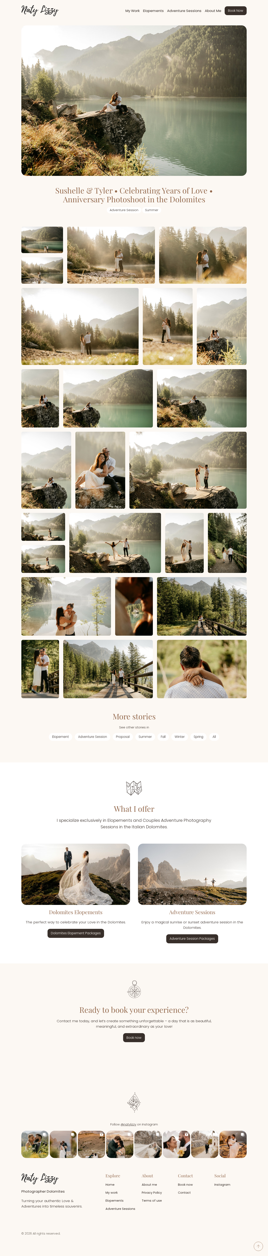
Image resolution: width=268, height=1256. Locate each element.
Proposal (123, 737)
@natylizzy (128, 1124)
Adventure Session (124, 210)
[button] (35, 1144)
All (214, 737)
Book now (134, 1037)
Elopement (60, 737)
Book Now (235, 10)
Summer (151, 210)
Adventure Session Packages (192, 938)
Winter (180, 737)
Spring (198, 737)
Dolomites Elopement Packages (76, 933)
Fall (163, 737)
